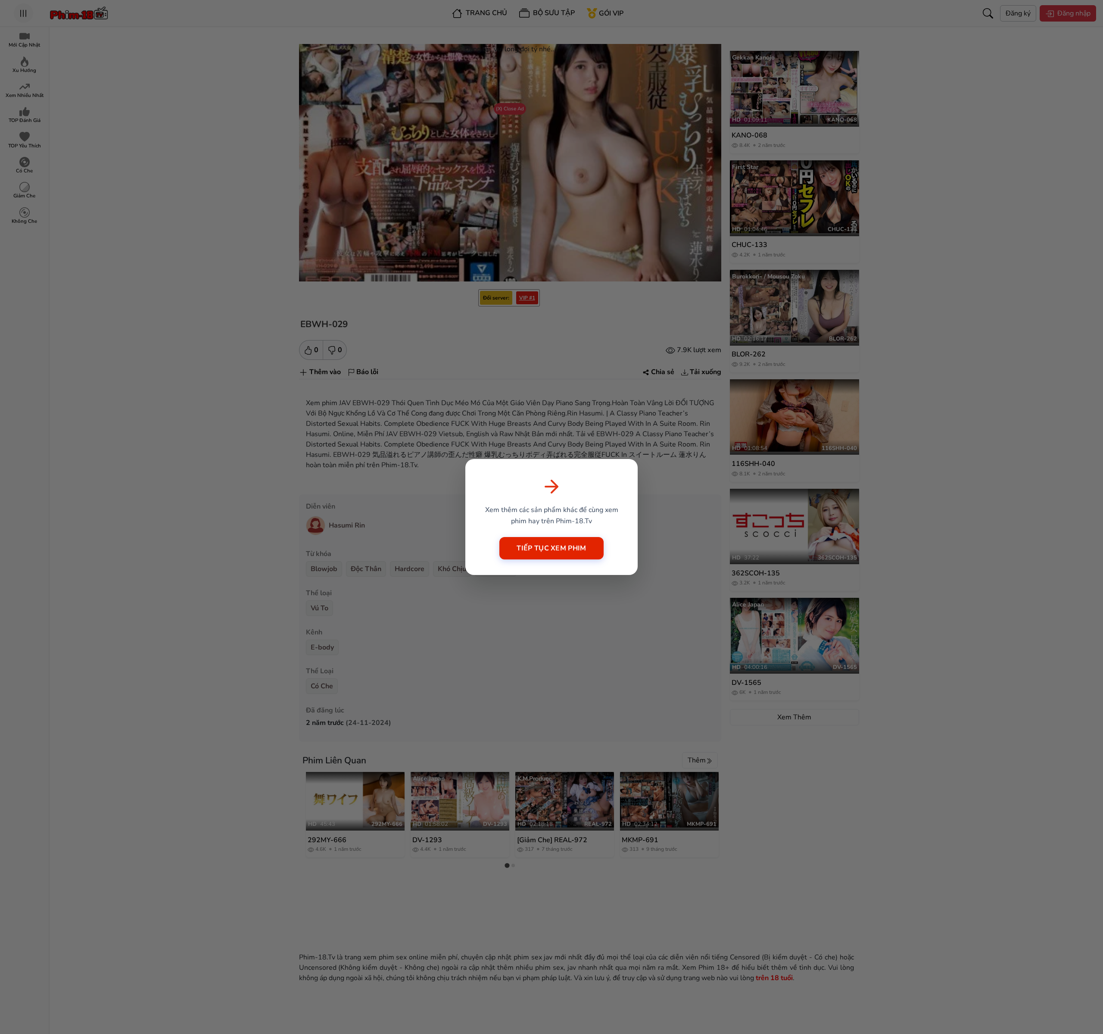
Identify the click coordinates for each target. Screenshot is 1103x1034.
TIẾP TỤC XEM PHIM (551, 548)
